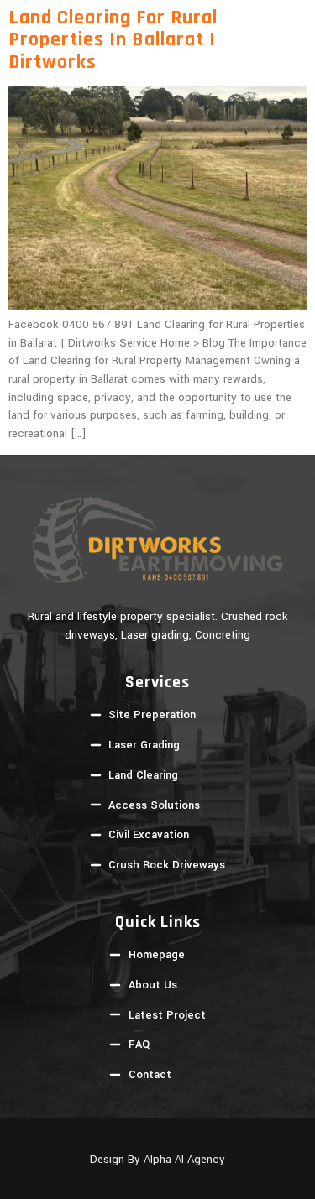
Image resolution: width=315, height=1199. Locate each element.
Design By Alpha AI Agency (157, 1159)
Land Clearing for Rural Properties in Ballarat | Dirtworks (113, 40)
